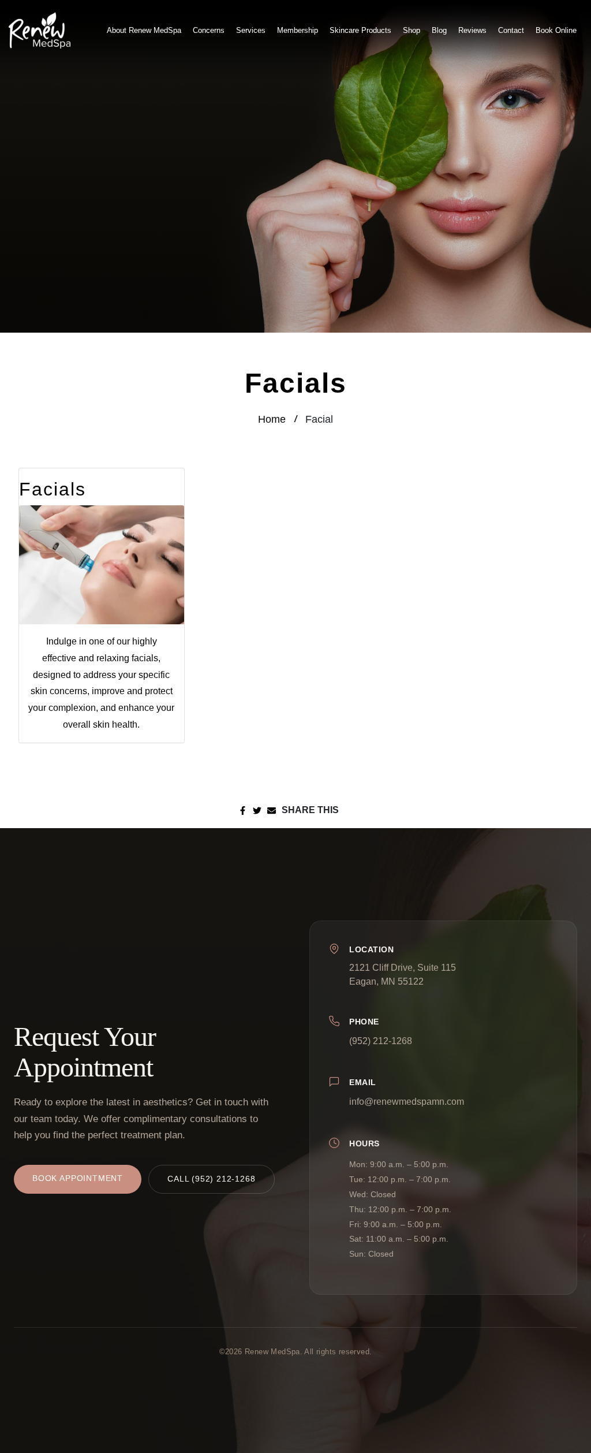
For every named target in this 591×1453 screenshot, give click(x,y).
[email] (271, 810)
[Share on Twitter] (257, 810)
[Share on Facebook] (242, 810)
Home (272, 419)
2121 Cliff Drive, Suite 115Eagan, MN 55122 (402, 974)
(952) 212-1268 (380, 1041)
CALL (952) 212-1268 (211, 1179)
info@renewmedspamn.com (406, 1101)
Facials (52, 489)
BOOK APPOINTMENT (77, 1178)
